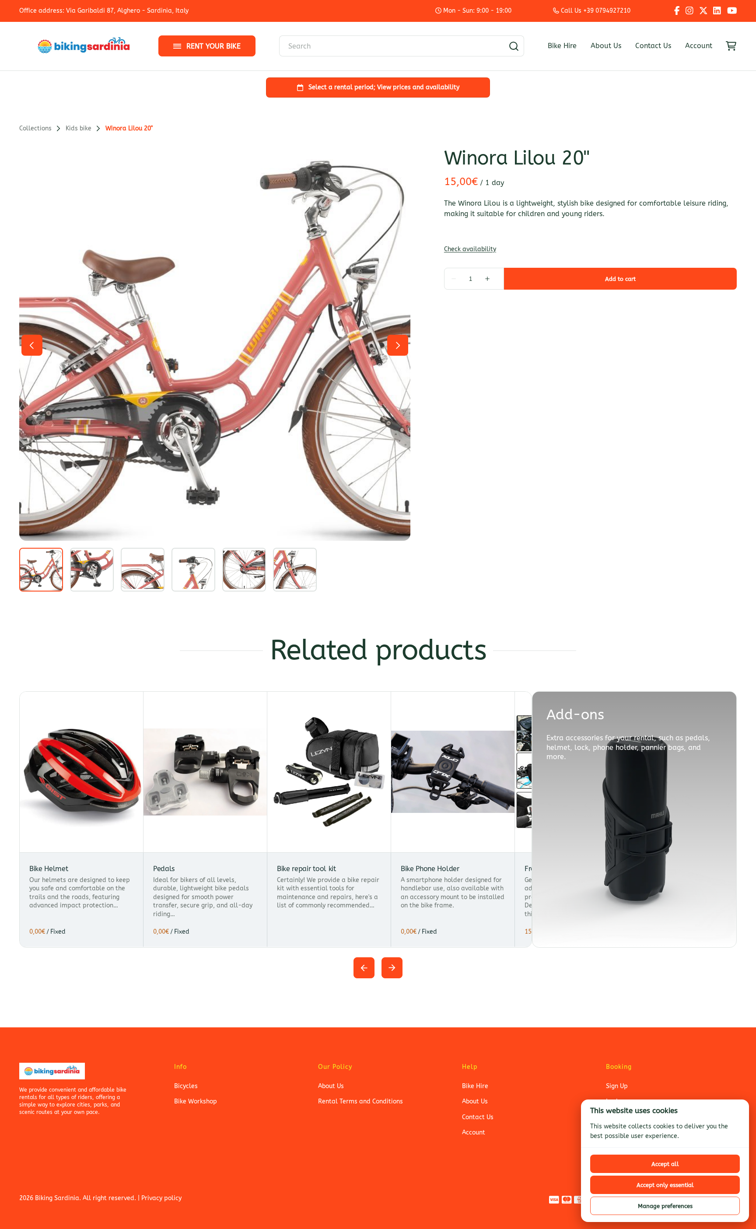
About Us (606, 46)
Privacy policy (161, 1198)
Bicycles (186, 1086)
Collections (35, 129)
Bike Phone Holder (430, 869)
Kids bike (78, 129)
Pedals (164, 869)
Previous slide (364, 967)
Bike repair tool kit (306, 869)
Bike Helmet (48, 869)
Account (698, 46)
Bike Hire (562, 46)
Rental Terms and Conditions (360, 1101)
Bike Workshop (195, 1101)
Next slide (392, 967)
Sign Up (617, 1086)
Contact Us (653, 46)
